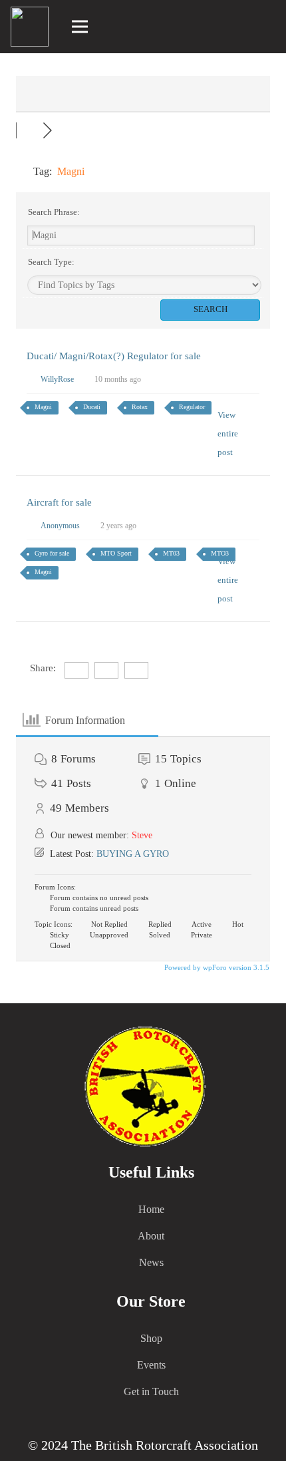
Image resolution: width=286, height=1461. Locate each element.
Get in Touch (151, 1391)
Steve (142, 835)
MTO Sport (116, 553)
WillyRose (57, 379)
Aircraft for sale (59, 502)
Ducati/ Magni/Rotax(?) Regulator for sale (114, 356)
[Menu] (80, 26)
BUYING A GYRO (132, 854)
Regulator (192, 406)
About (151, 1235)
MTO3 (220, 553)
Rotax (140, 406)
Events (151, 1365)
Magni (43, 406)
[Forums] (29, 130)
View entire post (227, 433)
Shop (151, 1338)
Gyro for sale (52, 553)
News (151, 1262)
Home (151, 1209)
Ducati (91, 406)
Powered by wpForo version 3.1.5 (215, 967)
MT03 (171, 553)
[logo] (30, 27)
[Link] (266, 26)
